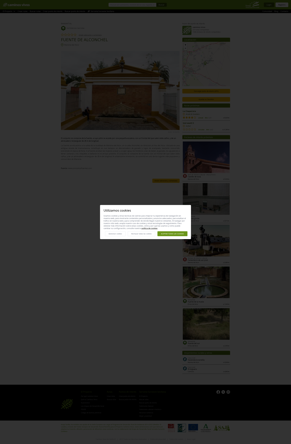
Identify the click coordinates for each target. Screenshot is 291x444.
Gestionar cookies (115, 234)
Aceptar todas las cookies (172, 234)
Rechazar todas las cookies (141, 234)
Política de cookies (149, 228)
